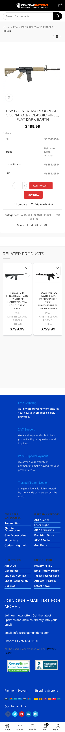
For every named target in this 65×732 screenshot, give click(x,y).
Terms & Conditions (46, 575)
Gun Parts (40, 545)
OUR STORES (13, 559)
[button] (26, 274)
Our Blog (10, 585)
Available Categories (13, 516)
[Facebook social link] (28, 225)
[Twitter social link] (32, 225)
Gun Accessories (15, 535)
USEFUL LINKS (43, 559)
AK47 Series (41, 519)
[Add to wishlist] (26, 267)
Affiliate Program (45, 580)
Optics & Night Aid (16, 545)
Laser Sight (41, 524)
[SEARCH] (57, 16)
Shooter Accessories (12, 529)
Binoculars (11, 540)
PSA (15, 27)
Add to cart (41, 185)
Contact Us (11, 570)
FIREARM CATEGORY (47, 514)
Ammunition (12, 523)
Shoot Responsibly (16, 580)
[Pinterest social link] (36, 225)
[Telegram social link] (45, 225)
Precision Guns (44, 535)
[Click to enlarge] (9, 97)
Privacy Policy (43, 565)
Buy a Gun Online (15, 575)
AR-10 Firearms (44, 529)
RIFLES (7, 30)
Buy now (33, 195)
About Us (10, 565)
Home (6, 27)
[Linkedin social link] (41, 225)
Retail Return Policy (46, 570)
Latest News (42, 585)
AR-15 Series (42, 540)
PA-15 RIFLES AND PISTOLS (37, 27)
